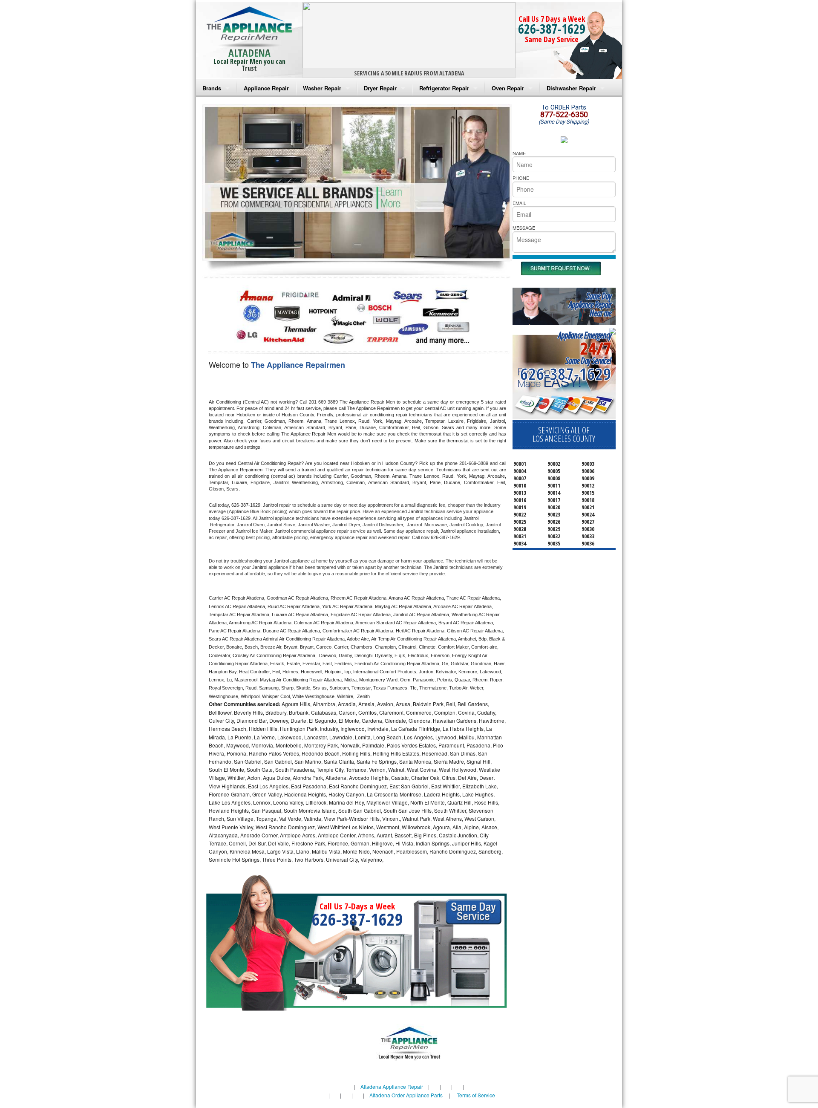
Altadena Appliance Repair (391, 1086)
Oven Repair (508, 88)
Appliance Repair (266, 88)
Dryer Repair (380, 88)
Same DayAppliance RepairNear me (590, 304)
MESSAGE (524, 227)
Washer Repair (322, 88)
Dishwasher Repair (571, 88)
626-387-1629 (551, 29)
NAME (519, 153)
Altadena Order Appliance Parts (406, 1095)
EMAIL (519, 202)
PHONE (521, 177)
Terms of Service (476, 1095)
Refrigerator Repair (444, 88)
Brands (211, 88)
